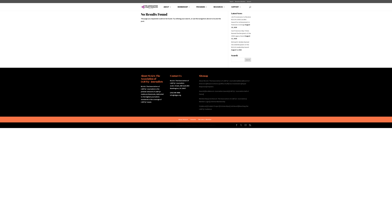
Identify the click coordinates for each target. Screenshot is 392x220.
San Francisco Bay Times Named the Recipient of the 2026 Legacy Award (241, 33)
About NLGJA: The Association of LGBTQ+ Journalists (218, 81)
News (240, 81)
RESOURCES (218, 7)
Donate (249, 1)
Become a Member (240, 1)
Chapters (210, 87)
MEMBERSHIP (183, 7)
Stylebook (203, 106)
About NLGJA (183, 119)
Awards (201, 91)
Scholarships (224, 106)
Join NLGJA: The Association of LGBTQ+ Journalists (227, 99)
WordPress (211, 125)
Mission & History (213, 84)
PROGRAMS (200, 7)
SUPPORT (235, 7)
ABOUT (166, 7)
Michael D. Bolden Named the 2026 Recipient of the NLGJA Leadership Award (240, 44)
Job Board (234, 106)
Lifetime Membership (217, 102)
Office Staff (224, 84)
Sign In (231, 1)
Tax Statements (235, 84)
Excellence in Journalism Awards (216, 91)
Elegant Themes (191, 125)
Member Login (204, 102)
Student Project (213, 106)
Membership (203, 99)
